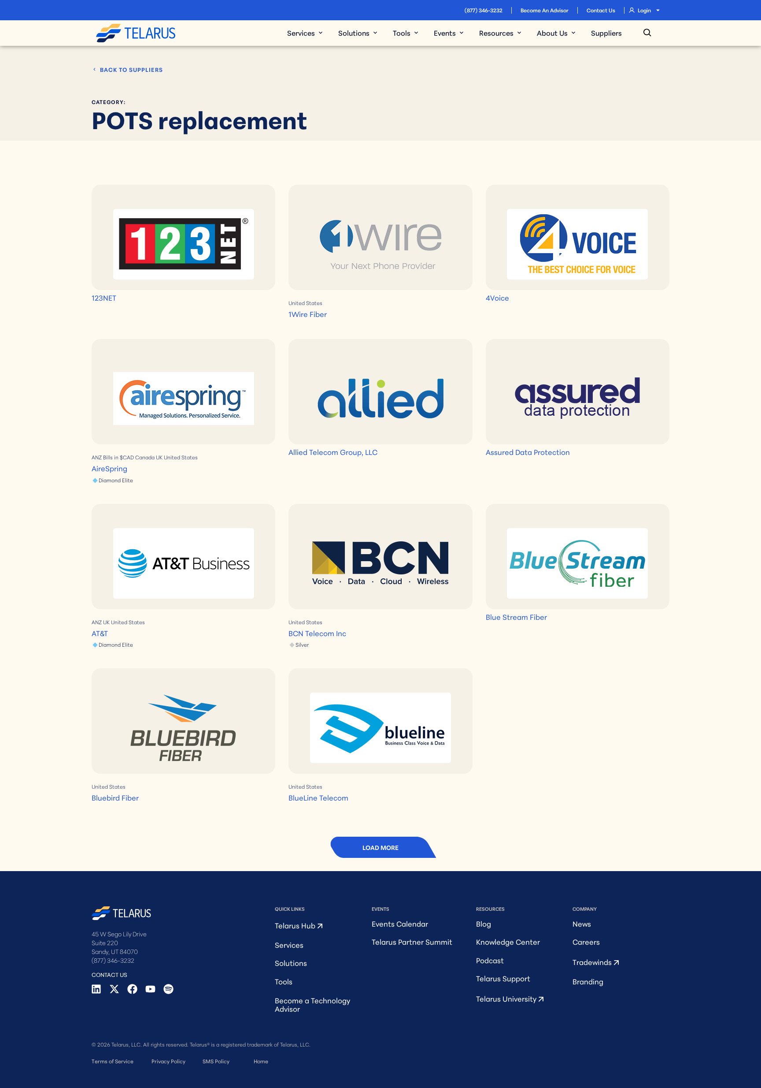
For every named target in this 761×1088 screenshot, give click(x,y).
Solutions (291, 963)
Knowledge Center (508, 941)
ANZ (97, 457)
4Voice (497, 297)
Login (644, 10)
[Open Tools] (416, 32)
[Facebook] (132, 989)
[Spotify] (168, 989)
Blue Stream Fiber (516, 616)
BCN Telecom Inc (317, 633)
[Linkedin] (96, 989)
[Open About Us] (573, 32)
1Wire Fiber (307, 314)
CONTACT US (109, 974)
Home (261, 1061)
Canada (145, 457)
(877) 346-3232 (483, 10)
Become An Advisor (545, 10)
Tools (283, 981)
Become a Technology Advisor (312, 1004)
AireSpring (109, 468)
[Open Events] (461, 32)
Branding (588, 981)
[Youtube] (150, 989)
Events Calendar (400, 923)
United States (305, 302)
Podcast (490, 960)
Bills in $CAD (118, 457)
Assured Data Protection (528, 452)
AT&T (100, 633)
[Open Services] (320, 32)
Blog (483, 923)
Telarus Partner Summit (412, 941)
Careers (586, 941)
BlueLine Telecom (318, 797)
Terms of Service (112, 1061)
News (582, 923)
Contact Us (601, 10)
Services (289, 944)
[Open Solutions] (375, 32)
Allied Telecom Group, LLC (332, 452)
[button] (380, 847)
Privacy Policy (168, 1061)
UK (159, 457)
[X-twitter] (114, 989)
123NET (104, 297)
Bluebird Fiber (115, 797)
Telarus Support (503, 978)
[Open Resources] (519, 32)
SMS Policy (216, 1061)
